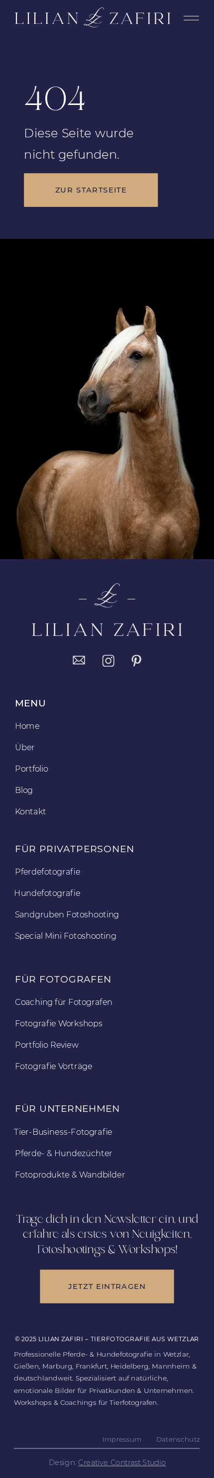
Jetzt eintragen (107, 1286)
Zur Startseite (91, 190)
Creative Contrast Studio (122, 1462)
